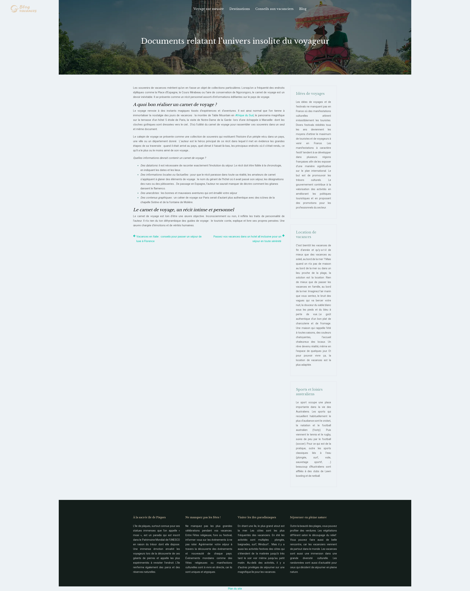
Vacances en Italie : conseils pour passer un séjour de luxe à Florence (169, 239)
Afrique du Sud (244, 115)
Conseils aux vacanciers (274, 9)
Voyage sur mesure (208, 9)
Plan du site (235, 588)
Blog (302, 9)
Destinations (239, 9)
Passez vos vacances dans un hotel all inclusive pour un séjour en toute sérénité (247, 239)
